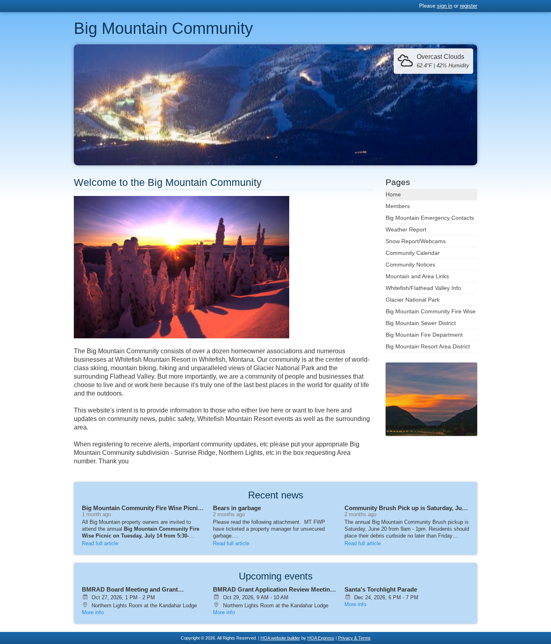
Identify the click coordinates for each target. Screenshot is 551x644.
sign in (444, 6)
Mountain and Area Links (417, 276)
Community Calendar (413, 253)
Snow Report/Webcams (416, 241)
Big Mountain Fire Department (424, 334)
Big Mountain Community (163, 28)
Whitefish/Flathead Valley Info (423, 288)
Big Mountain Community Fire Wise (431, 311)
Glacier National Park (413, 299)
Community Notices (410, 264)
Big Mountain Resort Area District (428, 346)
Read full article (100, 543)
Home (393, 194)
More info (93, 612)
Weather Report (406, 229)
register (468, 6)
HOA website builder (280, 638)
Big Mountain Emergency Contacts (430, 218)
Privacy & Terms (354, 638)
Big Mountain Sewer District (421, 323)
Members (398, 206)
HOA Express (320, 638)
